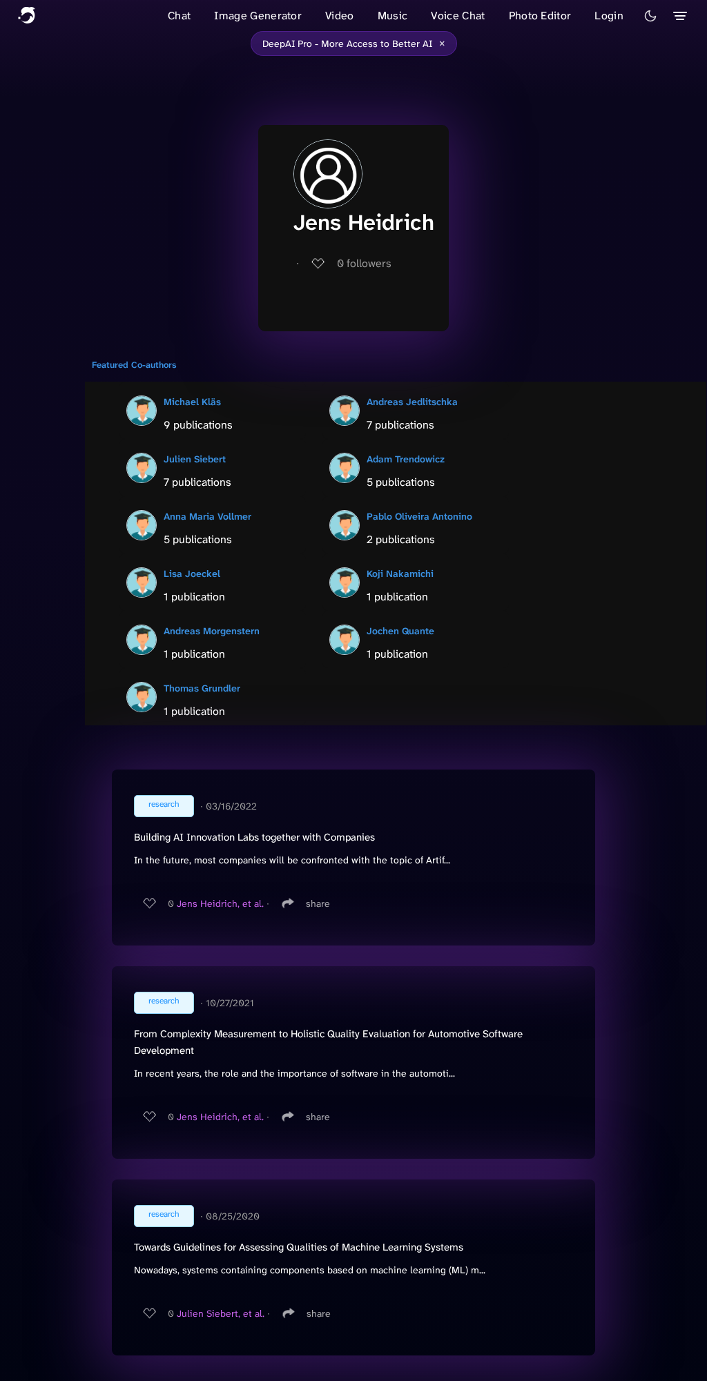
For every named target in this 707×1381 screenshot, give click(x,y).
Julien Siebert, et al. (220, 1313)
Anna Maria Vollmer (207, 516)
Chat (179, 15)
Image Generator (258, 15)
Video (339, 15)
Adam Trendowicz (406, 459)
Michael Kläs (192, 401)
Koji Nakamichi (400, 573)
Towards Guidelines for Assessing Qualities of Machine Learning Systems (298, 1247)
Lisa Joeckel (192, 573)
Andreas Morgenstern (212, 631)
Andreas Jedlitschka (412, 401)
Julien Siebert (195, 459)
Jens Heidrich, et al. (220, 903)
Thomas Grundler (202, 688)
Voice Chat (458, 15)
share (318, 903)
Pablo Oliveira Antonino (419, 516)
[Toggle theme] (650, 16)
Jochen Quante (400, 631)
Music (393, 15)
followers (364, 263)
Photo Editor (540, 15)
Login (608, 15)
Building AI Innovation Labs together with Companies (254, 837)
